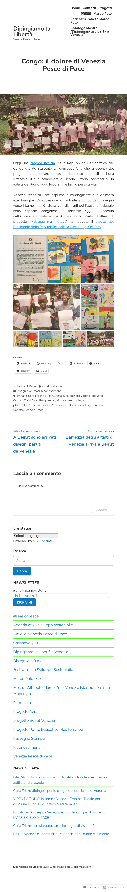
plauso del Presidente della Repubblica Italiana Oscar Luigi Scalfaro (58, 405)
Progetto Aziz (25, 711)
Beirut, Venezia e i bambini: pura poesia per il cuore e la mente (61, 834)
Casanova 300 (25, 643)
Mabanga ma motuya (70, 400)
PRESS (86, 13)
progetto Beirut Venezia (34, 720)
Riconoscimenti (51, 391)
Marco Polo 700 (27, 678)
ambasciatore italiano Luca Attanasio (40, 395)
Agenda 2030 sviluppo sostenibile (43, 625)
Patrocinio (22, 702)
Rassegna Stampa (29, 738)
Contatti (89, 8)
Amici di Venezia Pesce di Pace (40, 634)
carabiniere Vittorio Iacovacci (84, 395)
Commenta (101, 509)
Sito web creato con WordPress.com (67, 867)
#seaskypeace (26, 616)
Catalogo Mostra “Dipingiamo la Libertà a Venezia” (89, 31)
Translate (46, 541)
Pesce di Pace (26, 386)
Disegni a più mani (28, 391)
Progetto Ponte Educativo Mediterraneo (48, 729)
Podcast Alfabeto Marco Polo (89, 21)
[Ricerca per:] (63, 560)
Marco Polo (103, 13)
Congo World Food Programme (34, 400)
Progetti (105, 8)
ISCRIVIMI (24, 602)
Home (75, 8)
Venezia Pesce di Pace (28, 410)
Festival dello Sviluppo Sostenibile (43, 669)
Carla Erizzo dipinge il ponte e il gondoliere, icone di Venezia (59, 791)
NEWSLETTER (26, 582)
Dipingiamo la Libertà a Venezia (40, 652)
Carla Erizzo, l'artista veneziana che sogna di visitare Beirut (57, 826)
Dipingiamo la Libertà (32, 31)
